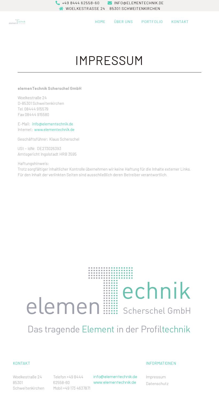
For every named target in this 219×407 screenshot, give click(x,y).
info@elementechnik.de (52, 123)
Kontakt (21, 363)
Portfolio (152, 21)
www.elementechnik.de (54, 129)
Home (100, 21)
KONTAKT (180, 21)
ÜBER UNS (123, 21)
